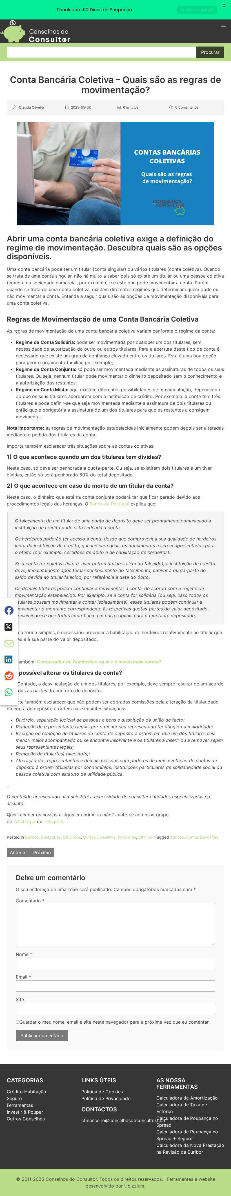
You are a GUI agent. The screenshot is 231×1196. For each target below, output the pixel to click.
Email (23, 977)
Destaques (51, 837)
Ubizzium (134, 1186)
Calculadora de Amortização (187, 1098)
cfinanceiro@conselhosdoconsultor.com (123, 1120)
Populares (127, 837)
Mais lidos (72, 837)
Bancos (32, 837)
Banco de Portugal (109, 504)
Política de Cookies (102, 1091)
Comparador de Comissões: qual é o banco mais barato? (99, 662)
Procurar (210, 52)
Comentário (30, 900)
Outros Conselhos (99, 837)
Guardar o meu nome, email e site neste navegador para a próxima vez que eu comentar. (114, 1022)
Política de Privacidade (105, 1098)
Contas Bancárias (202, 837)
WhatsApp (24, 821)
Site (20, 999)
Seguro (14, 1098)
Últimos (145, 837)
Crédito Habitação (26, 1091)
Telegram (53, 821)
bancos (177, 837)
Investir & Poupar (25, 1112)
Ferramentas (20, 1105)
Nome (24, 954)
